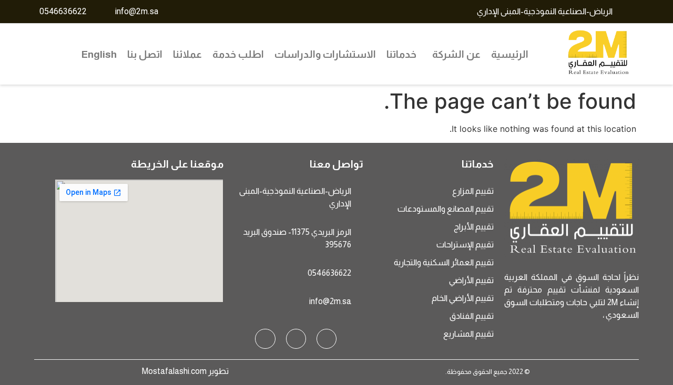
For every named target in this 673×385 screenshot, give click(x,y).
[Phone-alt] (265, 339)
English (99, 54)
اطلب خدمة (238, 54)
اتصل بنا (144, 54)
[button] (454, 54)
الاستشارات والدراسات (325, 54)
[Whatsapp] (296, 339)
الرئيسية (509, 54)
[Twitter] (326, 339)
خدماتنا (401, 54)
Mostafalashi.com (174, 371)
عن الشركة (456, 54)
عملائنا (187, 54)
